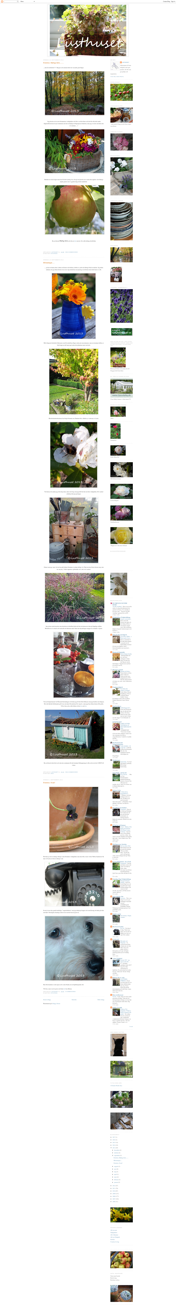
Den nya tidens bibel (125, 846)
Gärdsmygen (116, 760)
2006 (114, 1201)
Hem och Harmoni (118, 995)
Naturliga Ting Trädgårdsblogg (122, 879)
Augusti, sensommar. (125, 619)
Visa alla (131, 1026)
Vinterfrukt (123, 809)
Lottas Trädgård (117, 958)
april (115, 1174)
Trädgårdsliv (113, 1232)
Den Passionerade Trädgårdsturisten (118, 743)
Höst (52, 773)
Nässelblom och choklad (119, 808)
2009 (114, 1194)
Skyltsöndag (123, 762)
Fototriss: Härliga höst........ (53, 62)
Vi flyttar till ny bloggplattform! (124, 792)
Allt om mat (113, 1230)
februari (116, 1180)
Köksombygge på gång (126, 654)
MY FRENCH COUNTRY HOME (120, 604)
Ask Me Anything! (117, 606)
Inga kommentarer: (71, 252)
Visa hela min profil (117, 76)
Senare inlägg (47, 1000)
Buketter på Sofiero (125, 671)
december (117, 1150)
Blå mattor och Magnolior (124, 941)
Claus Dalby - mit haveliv (120, 773)
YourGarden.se (117, 706)
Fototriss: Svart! (49, 782)
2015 (114, 1142)
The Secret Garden (118, 927)
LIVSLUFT (116, 939)
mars (115, 1177)
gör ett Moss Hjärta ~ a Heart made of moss (126, 637)
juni (115, 1169)
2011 (114, 1188)
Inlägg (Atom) (56, 1003)
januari (116, 1182)
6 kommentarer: (70, 991)
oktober (116, 1153)
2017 (114, 1137)
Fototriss (54, 253)
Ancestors (123, 898)
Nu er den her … (124, 774)
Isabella (112, 1239)
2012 (114, 1186)
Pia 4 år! (122, 928)
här (75, 241)
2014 (114, 1145)
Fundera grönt (117, 914)
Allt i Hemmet (114, 1235)
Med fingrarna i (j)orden (119, 844)
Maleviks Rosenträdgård (120, 635)
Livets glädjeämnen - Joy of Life (122, 861)
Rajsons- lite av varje (118, 977)
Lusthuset (125, 62)
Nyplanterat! (123, 863)
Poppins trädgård (118, 687)
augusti (116, 1166)
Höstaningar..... (49, 262)
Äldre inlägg (100, 1000)
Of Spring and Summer (119, 825)
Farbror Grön (117, 790)
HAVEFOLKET (117, 722)
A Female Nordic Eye (116, 1085)
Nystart (114, 996)
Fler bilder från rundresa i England (125, 689)
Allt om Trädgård (115, 1237)
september (117, 1155)
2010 (114, 1191)
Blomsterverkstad (118, 670)
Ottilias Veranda (117, 1007)
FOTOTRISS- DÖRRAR (124, 980)
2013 (114, 1148)
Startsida (74, 1000)
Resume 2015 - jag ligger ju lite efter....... (125, 960)
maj (115, 1172)
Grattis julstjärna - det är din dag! (125, 746)
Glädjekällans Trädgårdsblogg (121, 617)
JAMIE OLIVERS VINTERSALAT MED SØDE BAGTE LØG (125, 726)
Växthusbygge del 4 (125, 708)
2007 (114, 1199)
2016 (114, 1140)
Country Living (114, 1242)
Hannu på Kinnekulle (119, 652)
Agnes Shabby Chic (118, 896)
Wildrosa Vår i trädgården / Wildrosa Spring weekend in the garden (125, 1011)
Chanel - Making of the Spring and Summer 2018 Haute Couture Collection (126, 829)
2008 (114, 1196)
